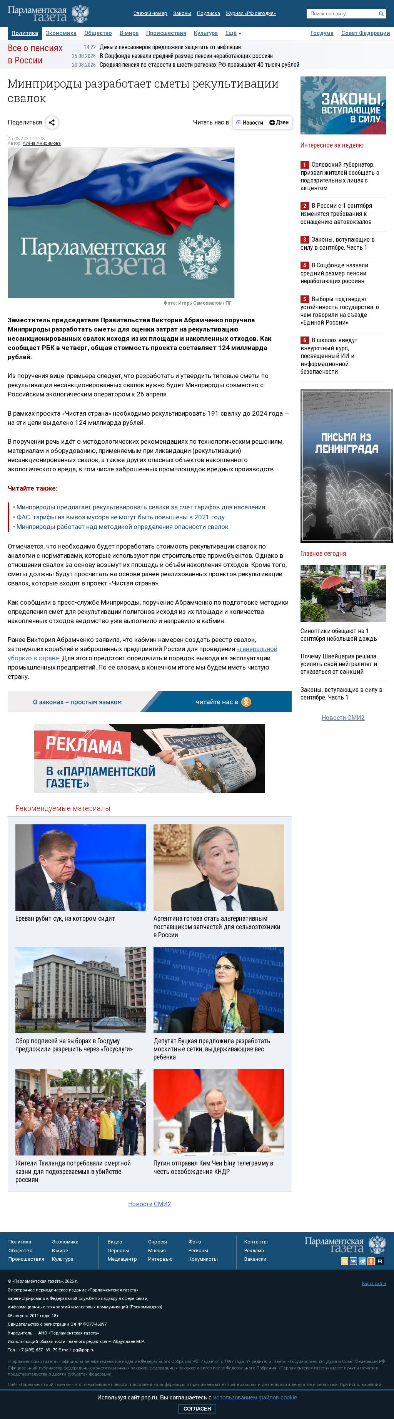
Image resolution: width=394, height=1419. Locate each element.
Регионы (198, 1250)
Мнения (157, 1250)
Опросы (157, 1242)
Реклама (254, 1250)
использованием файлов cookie (255, 1397)
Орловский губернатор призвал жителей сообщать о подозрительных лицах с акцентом (340, 176)
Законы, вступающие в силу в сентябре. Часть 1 (338, 243)
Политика (25, 33)
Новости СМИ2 (149, 1204)
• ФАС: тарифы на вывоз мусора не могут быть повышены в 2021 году (119, 517)
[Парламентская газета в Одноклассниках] (371, 1261)
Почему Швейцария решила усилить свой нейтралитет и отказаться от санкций (339, 663)
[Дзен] (279, 122)
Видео (115, 1242)
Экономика (61, 33)
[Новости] (249, 122)
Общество (98, 33)
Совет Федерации (365, 33)
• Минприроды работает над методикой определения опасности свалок (121, 526)
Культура (206, 33)
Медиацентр (122, 1259)
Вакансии (255, 1259)
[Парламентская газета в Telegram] (362, 1261)
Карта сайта (374, 1283)
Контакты (256, 1242)
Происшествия (166, 33)
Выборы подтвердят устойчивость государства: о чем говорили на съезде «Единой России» (340, 310)
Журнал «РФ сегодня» (251, 13)
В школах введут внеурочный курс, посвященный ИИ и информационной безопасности (329, 355)
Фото (195, 1242)
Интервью (160, 1259)
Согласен (197, 1409)
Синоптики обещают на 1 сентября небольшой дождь (339, 634)
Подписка (208, 13)
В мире (129, 33)
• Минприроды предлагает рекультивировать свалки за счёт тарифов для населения (139, 507)
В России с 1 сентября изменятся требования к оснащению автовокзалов (336, 213)
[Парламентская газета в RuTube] (380, 1261)
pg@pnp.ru (84, 1350)
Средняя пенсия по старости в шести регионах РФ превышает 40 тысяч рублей (185, 64)
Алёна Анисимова (42, 143)
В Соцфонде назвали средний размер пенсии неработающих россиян (172, 56)
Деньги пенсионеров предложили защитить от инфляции (162, 47)
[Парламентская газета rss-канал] (345, 1261)
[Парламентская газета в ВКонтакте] (353, 1261)
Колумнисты (203, 1259)
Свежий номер (150, 13)
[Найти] (381, 14)
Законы (182, 13)
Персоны (118, 1250)
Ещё (231, 33)
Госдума (322, 33)
